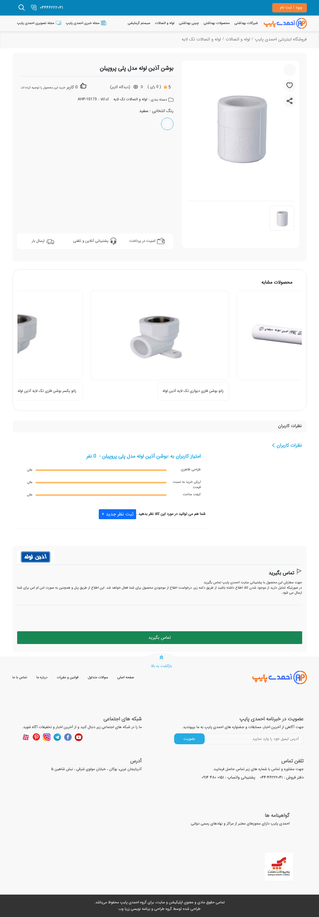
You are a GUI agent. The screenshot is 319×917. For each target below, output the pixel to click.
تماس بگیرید (281, 573)
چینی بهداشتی (189, 23)
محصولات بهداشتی (216, 23)
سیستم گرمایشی (139, 23)
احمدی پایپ (129, 902)
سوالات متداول (98, 677)
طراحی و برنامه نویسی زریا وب (141, 909)
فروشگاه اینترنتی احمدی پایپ (281, 39)
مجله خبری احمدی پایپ (82, 23)
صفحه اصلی (125, 677)
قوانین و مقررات (67, 677)
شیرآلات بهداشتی (246, 23)
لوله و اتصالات (164, 23)
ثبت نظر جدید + (118, 514)
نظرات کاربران (290, 426)
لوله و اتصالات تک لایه (201, 39)
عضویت (189, 739)
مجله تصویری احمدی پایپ (36, 23)
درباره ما (41, 677)
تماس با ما (19, 677)
